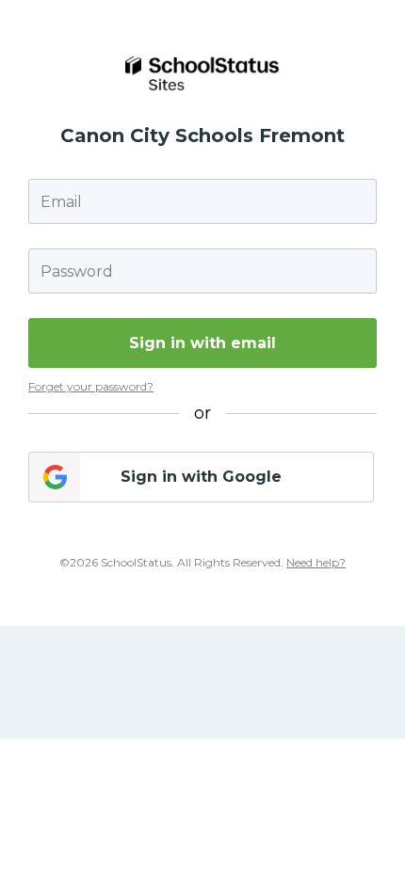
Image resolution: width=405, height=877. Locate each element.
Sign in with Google (201, 477)
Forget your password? (91, 386)
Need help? (316, 562)
